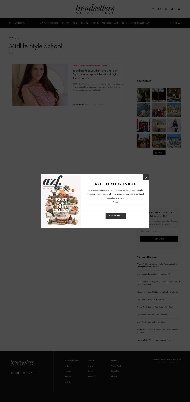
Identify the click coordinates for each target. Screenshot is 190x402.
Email (116, 202)
